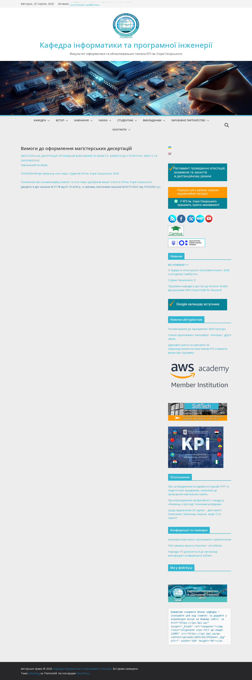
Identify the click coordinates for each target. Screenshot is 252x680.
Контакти (120, 129)
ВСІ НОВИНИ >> (178, 265)
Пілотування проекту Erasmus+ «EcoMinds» (195, 545)
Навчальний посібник (34, 165)
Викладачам (152, 120)
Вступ (60, 120)
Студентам (125, 120)
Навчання (81, 120)
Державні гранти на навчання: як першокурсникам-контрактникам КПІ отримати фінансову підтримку (197, 348)
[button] (48, 120)
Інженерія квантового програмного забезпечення (199, 539)
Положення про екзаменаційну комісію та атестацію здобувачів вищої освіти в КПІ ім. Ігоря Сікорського (86, 182)
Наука (103, 120)
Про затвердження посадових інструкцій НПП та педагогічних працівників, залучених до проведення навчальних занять (198, 490)
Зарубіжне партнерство (188, 120)
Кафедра (40, 120)
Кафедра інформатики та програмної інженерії (126, 45)
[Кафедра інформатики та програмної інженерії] (126, 63)
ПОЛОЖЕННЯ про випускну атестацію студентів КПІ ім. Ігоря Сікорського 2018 (70, 173)
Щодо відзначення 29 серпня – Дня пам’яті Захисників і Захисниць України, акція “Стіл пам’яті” (195, 514)
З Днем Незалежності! (182, 280)
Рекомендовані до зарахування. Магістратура (197, 329)
